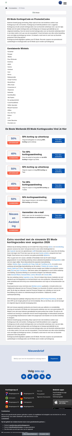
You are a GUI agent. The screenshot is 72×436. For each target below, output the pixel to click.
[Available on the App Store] (62, 402)
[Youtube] (48, 376)
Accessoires (13, 8)
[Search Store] (60, 2)
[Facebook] (23, 376)
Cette (36, 264)
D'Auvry (20, 268)
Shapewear (11, 90)
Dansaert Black (16, 274)
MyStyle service (37, 286)
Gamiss (10, 67)
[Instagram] (36, 376)
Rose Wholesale (12, 59)
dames (50, 247)
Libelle (14, 268)
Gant (9, 72)
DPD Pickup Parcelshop (48, 299)
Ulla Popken (11, 97)
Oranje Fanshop (12, 79)
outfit (33, 251)
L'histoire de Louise (46, 266)
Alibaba (10, 56)
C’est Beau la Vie (46, 264)
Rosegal (10, 54)
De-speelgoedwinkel (13, 100)
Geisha (15, 264)
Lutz (9, 118)
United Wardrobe (12, 120)
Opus (19, 264)
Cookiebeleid (5, 418)
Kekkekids (10, 92)
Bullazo (10, 115)
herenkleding (59, 247)
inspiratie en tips (28, 277)
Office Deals (11, 84)
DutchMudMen (12, 95)
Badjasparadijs (12, 77)
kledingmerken (56, 260)
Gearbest (10, 69)
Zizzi (12, 270)
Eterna (9, 74)
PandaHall (10, 51)
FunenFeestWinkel (13, 102)
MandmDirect (11, 82)
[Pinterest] (42, 376)
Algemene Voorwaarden (43, 397)
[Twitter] (29, 376)
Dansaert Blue (25, 274)
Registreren (54, 358)
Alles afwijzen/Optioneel (30, 434)
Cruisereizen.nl (12, 87)
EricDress (10, 61)
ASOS (9, 64)
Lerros (33, 274)
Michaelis (39, 274)
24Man (9, 110)
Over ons (39, 391)
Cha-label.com (12, 123)
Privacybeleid (40, 394)
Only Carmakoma (21, 270)
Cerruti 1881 (48, 274)
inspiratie (13, 251)
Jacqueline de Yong (28, 264)
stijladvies (46, 255)
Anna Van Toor (12, 112)
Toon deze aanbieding (58, 140)
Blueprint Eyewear (13, 107)
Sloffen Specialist (12, 105)
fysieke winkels (44, 253)
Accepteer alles (44, 434)
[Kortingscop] (9, 3)
